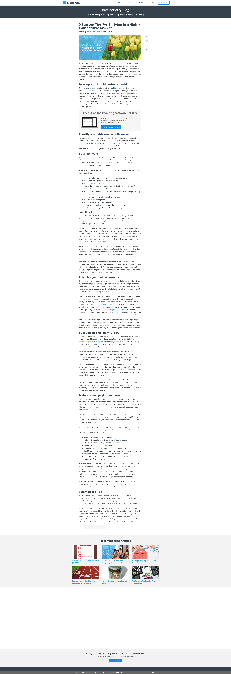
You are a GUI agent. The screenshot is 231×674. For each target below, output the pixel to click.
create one (93, 91)
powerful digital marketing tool (91, 342)
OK (153, 672)
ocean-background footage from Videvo (108, 309)
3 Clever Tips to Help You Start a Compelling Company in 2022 (113, 562)
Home (119, 3)
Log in (153, 3)
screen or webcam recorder (94, 315)
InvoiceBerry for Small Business (95, 527)
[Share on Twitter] (146, 41)
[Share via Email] (146, 50)
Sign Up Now (115, 660)
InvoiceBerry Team (93, 32)
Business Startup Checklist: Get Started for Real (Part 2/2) (83, 582)
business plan (119, 88)
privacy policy (111, 672)
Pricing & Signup (141, 3)
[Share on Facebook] (146, 36)
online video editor (101, 304)
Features (128, 3)
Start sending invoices (111, 127)
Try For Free (163, 2)
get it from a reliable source (101, 146)
